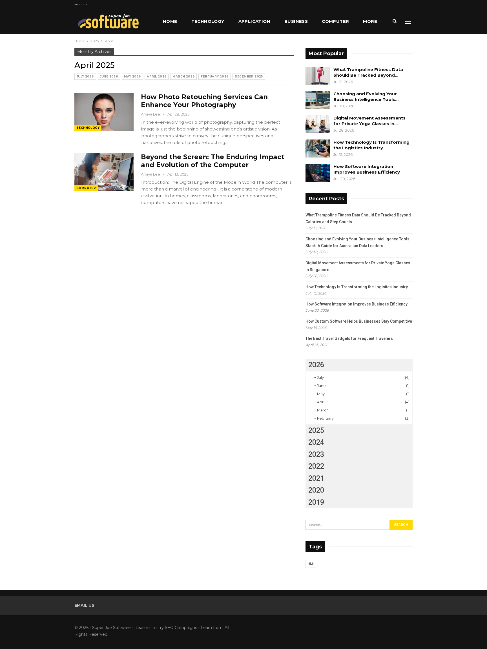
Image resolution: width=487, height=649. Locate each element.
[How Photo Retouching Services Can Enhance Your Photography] (104, 112)
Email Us (80, 4)
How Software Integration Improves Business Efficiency (366, 169)
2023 (316, 454)
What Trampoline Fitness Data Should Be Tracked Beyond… (368, 72)
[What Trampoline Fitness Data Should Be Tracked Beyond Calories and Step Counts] (318, 76)
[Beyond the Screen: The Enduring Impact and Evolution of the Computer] (104, 172)
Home (170, 21)
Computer (335, 21)
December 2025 (249, 76)
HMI (311, 564)
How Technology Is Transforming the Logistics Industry (371, 144)
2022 (316, 466)
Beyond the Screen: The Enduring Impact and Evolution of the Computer (212, 161)
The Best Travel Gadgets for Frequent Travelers (349, 338)
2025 (316, 430)
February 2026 (214, 76)
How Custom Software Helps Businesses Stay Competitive (359, 321)
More (370, 21)
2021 (316, 478)
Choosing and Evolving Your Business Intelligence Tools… (366, 96)
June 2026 (109, 76)
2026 (316, 365)
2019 (316, 502)
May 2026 (132, 76)
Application (254, 21)
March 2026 (183, 76)
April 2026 (156, 76)
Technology (207, 21)
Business (296, 21)
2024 (316, 442)
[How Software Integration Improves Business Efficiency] (318, 173)
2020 (316, 490)
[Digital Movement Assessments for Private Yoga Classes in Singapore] (318, 124)
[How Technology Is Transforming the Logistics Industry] (318, 148)
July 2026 (85, 76)
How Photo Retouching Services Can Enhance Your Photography (204, 101)
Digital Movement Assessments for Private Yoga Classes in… (369, 120)
